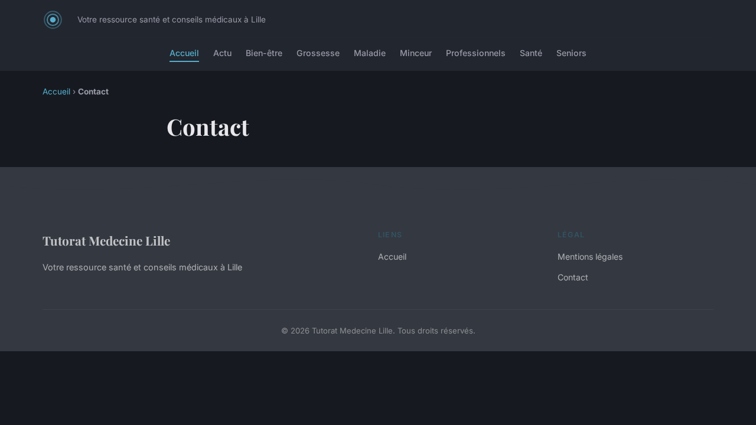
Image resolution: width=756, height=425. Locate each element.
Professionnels (476, 53)
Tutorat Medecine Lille (106, 240)
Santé (531, 53)
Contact (573, 277)
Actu (222, 53)
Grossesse (318, 53)
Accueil (184, 53)
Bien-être (264, 53)
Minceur (416, 53)
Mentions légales (590, 256)
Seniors (571, 53)
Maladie (370, 53)
